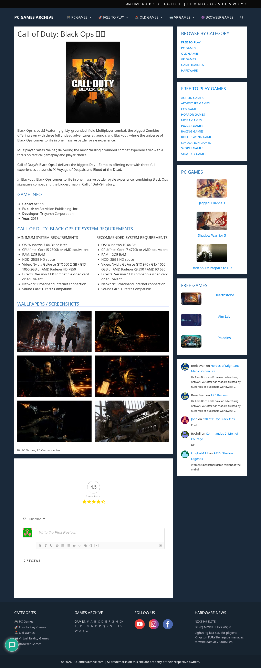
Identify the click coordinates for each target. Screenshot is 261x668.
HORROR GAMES (193, 114)
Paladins (224, 338)
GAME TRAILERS (192, 65)
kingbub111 (199, 453)
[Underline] (51, 545)
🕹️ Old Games (24, 632)
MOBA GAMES (191, 120)
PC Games (28, 450)
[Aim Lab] (191, 324)
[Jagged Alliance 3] (212, 195)
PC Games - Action (49, 450)
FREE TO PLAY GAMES (203, 88)
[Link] (85, 545)
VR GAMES (188, 59)
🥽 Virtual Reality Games (31, 638)
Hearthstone (224, 295)
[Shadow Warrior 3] (212, 228)
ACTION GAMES (192, 98)
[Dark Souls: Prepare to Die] (212, 260)
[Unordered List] (68, 545)
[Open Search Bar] (241, 17)
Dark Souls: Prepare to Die (211, 268)
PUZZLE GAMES (192, 126)
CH (177, 4)
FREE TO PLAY (190, 42)
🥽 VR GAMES (179, 17)
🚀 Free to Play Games (30, 627)
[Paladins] (191, 345)
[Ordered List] (63, 545)
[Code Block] (80, 545)
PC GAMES (188, 48)
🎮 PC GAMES (76, 17)
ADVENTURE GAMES (195, 103)
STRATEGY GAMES (193, 154)
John (194, 419)
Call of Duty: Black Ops (219, 419)
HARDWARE (189, 70)
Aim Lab (224, 316)
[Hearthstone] (191, 302)
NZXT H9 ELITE (205, 621)
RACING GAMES (192, 131)
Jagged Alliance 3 (212, 203)
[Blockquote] (74, 545)
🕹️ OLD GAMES (146, 17)
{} (91, 545)
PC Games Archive (33, 17)
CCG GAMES (189, 109)
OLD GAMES (190, 53)
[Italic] (46, 545)
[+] (96, 545)
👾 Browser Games (27, 644)
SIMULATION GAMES (196, 142)
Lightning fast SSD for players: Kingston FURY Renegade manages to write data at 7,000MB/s (219, 637)
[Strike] (57, 545)
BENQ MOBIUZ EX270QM (213, 627)
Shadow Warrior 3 (212, 235)
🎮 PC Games (23, 621)
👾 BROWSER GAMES (217, 17)
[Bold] (40, 545)
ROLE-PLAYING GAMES (197, 137)
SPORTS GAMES (192, 148)
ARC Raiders (219, 395)
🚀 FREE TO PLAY (111, 17)
